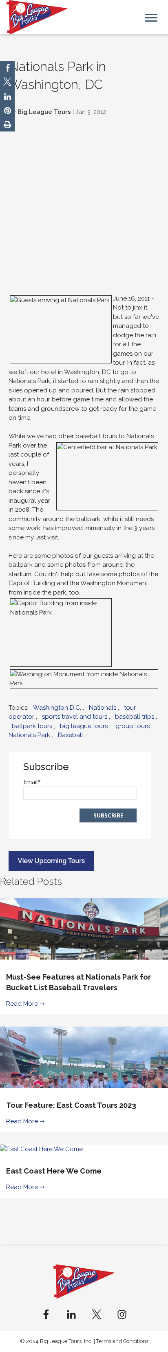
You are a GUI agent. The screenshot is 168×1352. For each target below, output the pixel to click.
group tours (132, 726)
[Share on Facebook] (7, 68)
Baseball (70, 735)
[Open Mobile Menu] (151, 17)
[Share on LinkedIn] (7, 97)
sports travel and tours (74, 716)
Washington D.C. (57, 707)
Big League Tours (44, 112)
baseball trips (134, 716)
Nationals (102, 707)
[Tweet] (7, 83)
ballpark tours (32, 726)
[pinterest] (7, 111)
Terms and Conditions (122, 1341)
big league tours (84, 726)
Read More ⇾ (25, 1003)
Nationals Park (29, 735)
